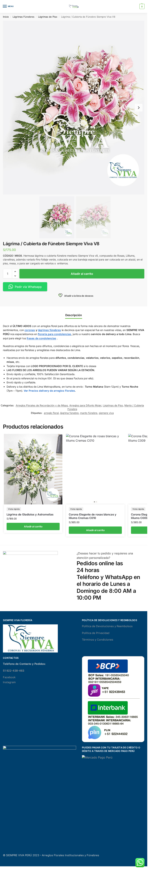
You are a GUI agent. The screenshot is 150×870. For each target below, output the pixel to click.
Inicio (6, 16)
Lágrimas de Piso (47, 16)
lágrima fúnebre (69, 412)
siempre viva (106, 412)
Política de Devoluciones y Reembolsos (107, 626)
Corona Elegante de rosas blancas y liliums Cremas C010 (92, 516)
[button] (141, 6)
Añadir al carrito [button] (33, 526)
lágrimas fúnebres (49, 330)
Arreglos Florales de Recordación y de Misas (42, 405)
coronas (30, 330)
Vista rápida (14, 509)
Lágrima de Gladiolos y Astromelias (30, 514)
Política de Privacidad (95, 633)
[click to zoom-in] (75, 108)
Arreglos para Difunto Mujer (85, 405)
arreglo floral (51, 412)
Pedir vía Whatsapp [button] (28, 287)
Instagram (9, 682)
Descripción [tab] (73, 315)
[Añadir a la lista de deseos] (55, 438)
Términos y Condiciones (97, 639)
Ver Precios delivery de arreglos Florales (49, 390)
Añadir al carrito (82, 274)
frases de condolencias (41, 338)
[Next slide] (138, 108)
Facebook (9, 677)
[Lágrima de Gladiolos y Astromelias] (33, 469)
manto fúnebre (88, 412)
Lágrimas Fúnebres (23, 16)
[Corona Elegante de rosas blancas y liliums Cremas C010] (95, 469)
